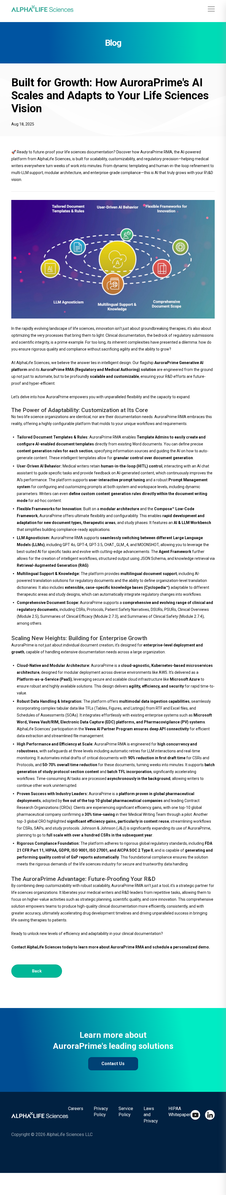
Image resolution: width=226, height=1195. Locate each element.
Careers (75, 1108)
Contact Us (113, 1063)
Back (37, 971)
